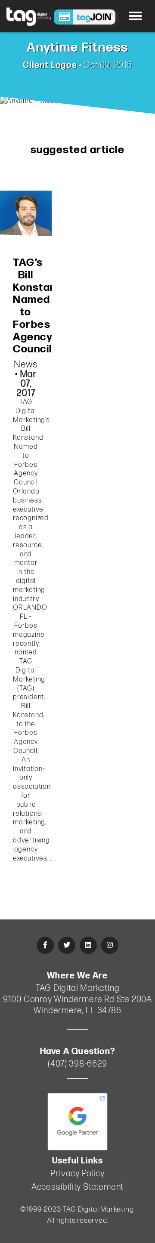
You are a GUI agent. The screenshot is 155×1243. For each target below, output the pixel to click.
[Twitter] (66, 945)
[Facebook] (45, 945)
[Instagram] (109, 945)
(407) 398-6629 (77, 1064)
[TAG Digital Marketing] (28, 16)
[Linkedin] (88, 945)
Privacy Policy (77, 1174)
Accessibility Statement (77, 1187)
